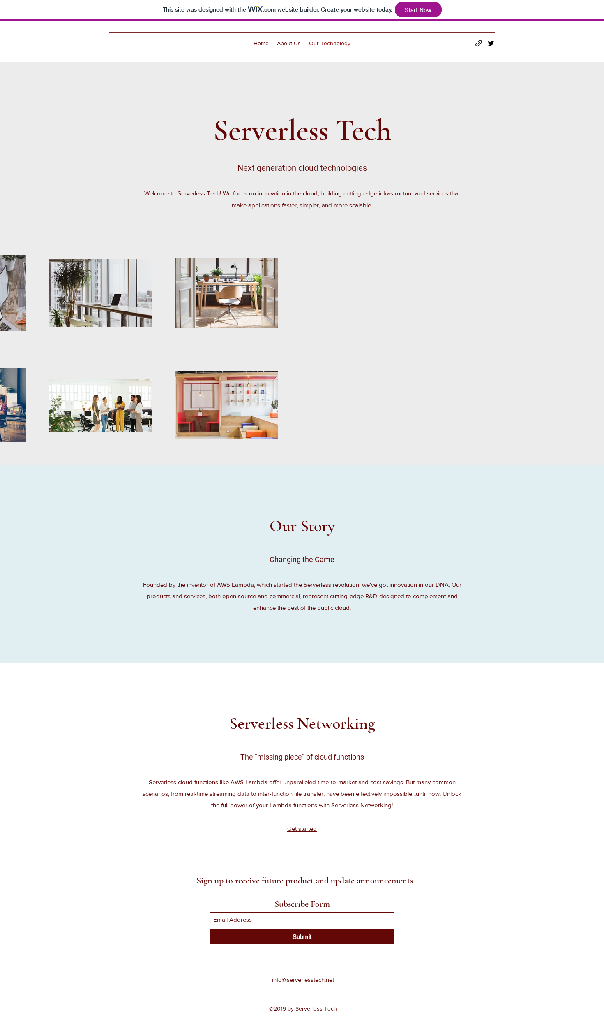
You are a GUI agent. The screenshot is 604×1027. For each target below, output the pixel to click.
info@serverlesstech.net (303, 979)
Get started (302, 828)
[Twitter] (491, 43)
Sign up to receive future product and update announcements (304, 880)
